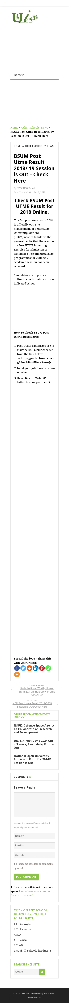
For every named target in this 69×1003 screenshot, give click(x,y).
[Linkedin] (36, 668)
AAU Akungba (22, 924)
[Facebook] (17, 668)
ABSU (17, 934)
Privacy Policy (34, 997)
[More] (17, 674)
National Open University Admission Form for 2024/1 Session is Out (33, 759)
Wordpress (49, 993)
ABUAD (18, 945)
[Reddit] (29, 668)
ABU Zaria (20, 940)
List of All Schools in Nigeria (32, 950)
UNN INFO (25, 993)
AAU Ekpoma (22, 929)
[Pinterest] (42, 668)
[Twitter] (23, 668)
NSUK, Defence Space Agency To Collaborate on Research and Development (34, 729)
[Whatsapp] (48, 668)
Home (14, 127)
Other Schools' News (34, 127)
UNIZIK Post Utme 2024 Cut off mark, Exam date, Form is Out (34, 744)
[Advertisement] (34, 47)
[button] (19, 75)
